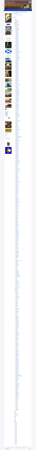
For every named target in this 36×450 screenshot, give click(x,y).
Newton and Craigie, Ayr (18, 383)
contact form (8, 139)
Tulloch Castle (17, 201)
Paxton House (17, 207)
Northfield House (17, 385)
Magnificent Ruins (16, 26)
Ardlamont (17, 300)
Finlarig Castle (17, 112)
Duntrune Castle (17, 343)
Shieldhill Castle (17, 200)
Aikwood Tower (17, 294)
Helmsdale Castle (17, 359)
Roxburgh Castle (17, 395)
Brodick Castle (17, 164)
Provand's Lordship (17, 106)
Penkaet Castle (17, 389)
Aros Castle (17, 135)
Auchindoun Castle (17, 58)
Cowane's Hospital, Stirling (18, 276)
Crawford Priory (17, 331)
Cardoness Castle (17, 46)
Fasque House (17, 347)
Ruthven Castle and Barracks (18, 57)
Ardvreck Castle (17, 117)
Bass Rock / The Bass (18, 284)
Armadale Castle (17, 68)
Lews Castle (17, 228)
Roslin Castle (17, 44)
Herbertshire (17, 360)
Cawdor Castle (17, 151)
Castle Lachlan (17, 82)
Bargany (16, 110)
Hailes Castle (17, 86)
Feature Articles (16, 254)
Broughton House (17, 252)
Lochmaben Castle (17, 104)
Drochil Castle (17, 70)
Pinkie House (17, 390)
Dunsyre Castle (17, 341)
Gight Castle (17, 118)
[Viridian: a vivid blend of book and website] (8, 45)
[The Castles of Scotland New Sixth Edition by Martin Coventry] (8, 30)
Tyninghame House (17, 248)
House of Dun (17, 211)
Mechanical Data (16, 21)
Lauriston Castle (17, 176)
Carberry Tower (17, 193)
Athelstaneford (17, 265)
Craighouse (17, 329)
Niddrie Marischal (17, 384)
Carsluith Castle (17, 99)
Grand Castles (16, 146)
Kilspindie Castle (17, 145)
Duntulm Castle (17, 133)
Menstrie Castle (17, 194)
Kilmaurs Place (17, 366)
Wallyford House (17, 409)
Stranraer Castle (17, 187)
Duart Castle (17, 76)
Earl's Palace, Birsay (17, 52)
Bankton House (17, 305)
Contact (15, 420)
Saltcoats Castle (17, 105)
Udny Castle (17, 408)
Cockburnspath (17, 270)
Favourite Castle (16, 413)
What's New (16, 20)
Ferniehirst (17, 183)
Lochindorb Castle (17, 98)
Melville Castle (17, 234)
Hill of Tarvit (17, 210)
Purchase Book (8, 24)
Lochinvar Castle (17, 372)
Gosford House (17, 229)
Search (15, 419)
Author (15, 412)
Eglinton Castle (17, 141)
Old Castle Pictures (16, 288)
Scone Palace (17, 213)
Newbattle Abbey (17, 247)
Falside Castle (17, 122)
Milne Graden (17, 379)
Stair (16, 401)
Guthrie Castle (17, 355)
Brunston (16, 314)
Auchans (16, 301)
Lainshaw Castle (17, 371)
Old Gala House (17, 170)
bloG (14, 418)
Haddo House (17, 217)
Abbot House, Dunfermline (18, 182)
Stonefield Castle (17, 236)
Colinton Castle (17, 323)
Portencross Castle (17, 109)
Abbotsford (17, 216)
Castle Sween (17, 81)
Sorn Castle (17, 175)
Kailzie (16, 258)
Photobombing (16, 415)
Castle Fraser (17, 165)
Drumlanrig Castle (17, 205)
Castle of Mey (17, 171)
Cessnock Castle (17, 320)
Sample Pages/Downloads (17, 22)
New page (16, 424)
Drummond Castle (17, 169)
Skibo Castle (17, 396)
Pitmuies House (17, 230)
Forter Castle (17, 349)
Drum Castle (17, 163)
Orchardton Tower (17, 92)
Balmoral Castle (17, 222)
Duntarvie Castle (17, 342)
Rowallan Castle (17, 177)
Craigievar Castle (17, 147)
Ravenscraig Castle (17, 69)
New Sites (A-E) (16, 289)
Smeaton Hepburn (17, 264)
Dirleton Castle (17, 27)
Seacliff (16, 259)
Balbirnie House (17, 235)
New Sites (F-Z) (16, 290)
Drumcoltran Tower (17, 93)
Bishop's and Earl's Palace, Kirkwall (19, 51)
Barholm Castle (17, 306)
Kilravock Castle (17, 367)
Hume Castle (17, 124)
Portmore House (17, 271)
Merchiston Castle (17, 283)
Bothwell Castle (17, 40)
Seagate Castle (17, 128)
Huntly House (17, 253)
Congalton (17, 325)
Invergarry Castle (17, 116)
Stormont (16, 403)
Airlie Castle (17, 295)
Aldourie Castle (17, 296)
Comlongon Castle (17, 324)
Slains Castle (17, 62)
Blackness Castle (17, 157)
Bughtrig (16, 241)
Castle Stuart (17, 319)
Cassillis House (17, 318)
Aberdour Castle (17, 45)
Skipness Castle (17, 74)
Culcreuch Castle (17, 199)
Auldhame (17, 266)
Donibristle (17, 337)
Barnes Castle (17, 134)
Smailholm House (17, 397)
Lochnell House (17, 373)
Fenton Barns (17, 348)
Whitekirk (16, 277)
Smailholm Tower (17, 87)
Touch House (17, 407)
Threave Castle (17, 33)
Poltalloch (16, 391)
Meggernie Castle (17, 377)
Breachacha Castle (17, 80)
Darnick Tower (17, 335)
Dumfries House (17, 212)
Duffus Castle (17, 50)
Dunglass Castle (17, 272)
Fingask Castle (17, 188)
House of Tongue (17, 361)
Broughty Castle (17, 181)
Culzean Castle (17, 206)
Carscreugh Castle (17, 317)
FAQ (15, 414)
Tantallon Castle (17, 32)
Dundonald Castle (17, 63)
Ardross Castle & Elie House (18, 129)
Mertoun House (17, 240)
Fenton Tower (17, 123)
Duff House (17, 223)
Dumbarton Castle (17, 94)
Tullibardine (17, 282)
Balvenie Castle (17, 39)
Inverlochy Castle (17, 56)
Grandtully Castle (17, 354)
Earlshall (16, 195)
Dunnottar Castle (17, 28)
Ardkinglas (17, 242)
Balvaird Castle (17, 88)
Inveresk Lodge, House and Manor (19, 260)
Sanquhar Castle (17, 115)
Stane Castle (17, 402)
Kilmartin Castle (17, 365)
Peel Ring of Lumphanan (18, 140)
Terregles (16, 406)
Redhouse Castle (17, 111)
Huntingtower (17, 34)
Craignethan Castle (17, 38)
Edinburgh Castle (17, 158)
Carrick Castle (17, 121)
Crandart (16, 330)
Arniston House (17, 218)
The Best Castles (15, 23)
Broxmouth (17, 313)
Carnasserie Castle (17, 75)
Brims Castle (17, 312)
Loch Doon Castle (17, 100)
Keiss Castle (17, 127)
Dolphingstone (17, 336)
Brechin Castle (17, 246)
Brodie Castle (17, 159)
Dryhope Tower (17, 139)
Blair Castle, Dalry (17, 308)
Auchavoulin (17, 302)
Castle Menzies (17, 153)
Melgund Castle (17, 378)
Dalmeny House (17, 224)
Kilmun (16, 278)
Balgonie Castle (17, 189)
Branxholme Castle (17, 311)
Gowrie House (17, 353)
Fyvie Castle (17, 152)
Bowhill (16, 219)
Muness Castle (17, 64)
